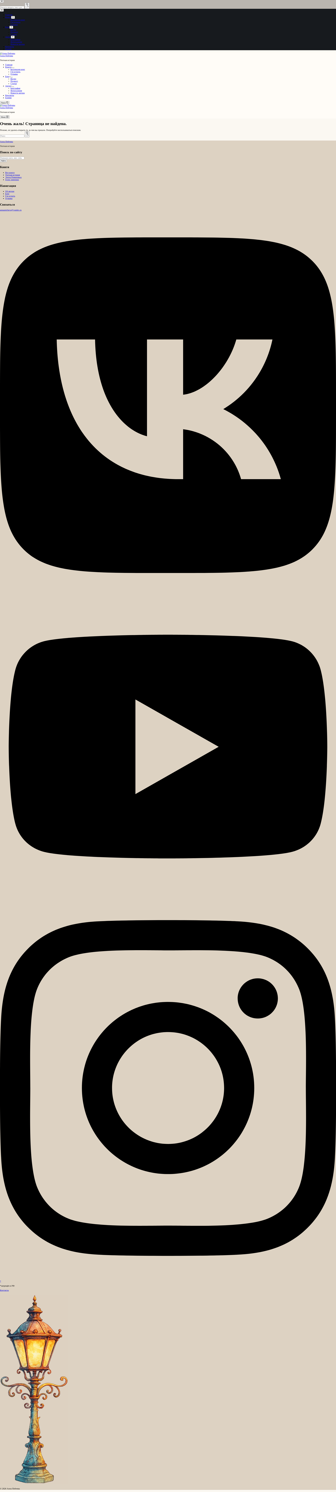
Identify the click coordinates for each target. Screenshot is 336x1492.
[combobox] (12, 136)
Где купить (15, 72)
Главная (8, 65)
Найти (3, 161)
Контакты (9, 95)
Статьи (13, 83)
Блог (7, 76)
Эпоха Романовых (13, 177)
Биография (15, 88)
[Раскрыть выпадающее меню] (13, 67)
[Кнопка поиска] (27, 134)
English (8, 98)
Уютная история (12, 175)
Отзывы (14, 74)
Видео (13, 79)
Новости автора (17, 93)
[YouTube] (168, 895)
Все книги (10, 172)
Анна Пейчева (6, 56)
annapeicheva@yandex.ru (11, 210)
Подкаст (14, 81)
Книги (8, 67)
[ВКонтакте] (168, 596)
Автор (8, 86)
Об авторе (9, 191)
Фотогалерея (16, 91)
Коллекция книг (17, 69)
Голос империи (12, 180)
